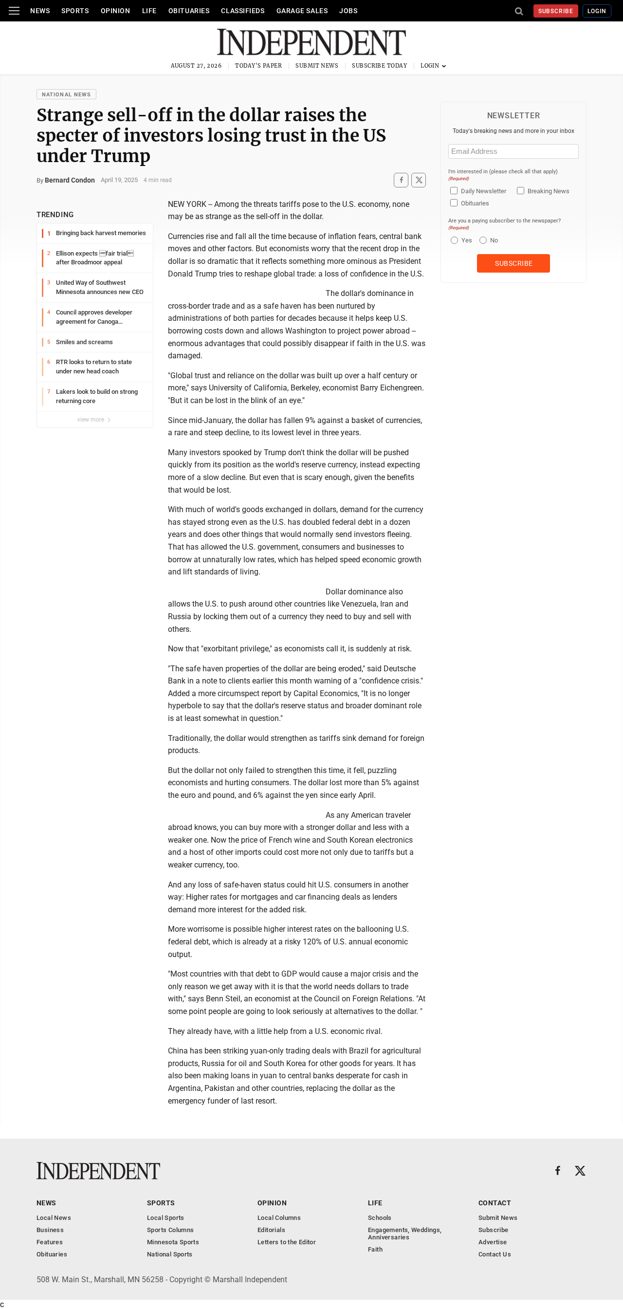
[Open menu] (14, 10)
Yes (465, 240)
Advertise (492, 1242)
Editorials (271, 1230)
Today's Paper (258, 65)
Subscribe (556, 11)
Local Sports (165, 1217)
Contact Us (494, 1254)
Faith (375, 1249)
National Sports (170, 1254)
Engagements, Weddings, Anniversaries (405, 1233)
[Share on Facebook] (401, 180)
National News (66, 95)
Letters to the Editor (286, 1242)
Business (50, 1230)
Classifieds (242, 11)
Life (149, 11)
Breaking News (548, 191)
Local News (54, 1217)
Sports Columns (170, 1230)
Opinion (115, 11)
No (494, 240)
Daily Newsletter (483, 191)
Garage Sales (302, 11)
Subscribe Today (379, 65)
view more (91, 419)
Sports (75, 11)
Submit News (316, 65)
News (40, 11)
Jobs (348, 11)
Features (50, 1242)
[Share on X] (418, 180)
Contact (494, 1203)
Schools (380, 1217)
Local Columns (279, 1217)
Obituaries (189, 11)
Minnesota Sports (173, 1242)
